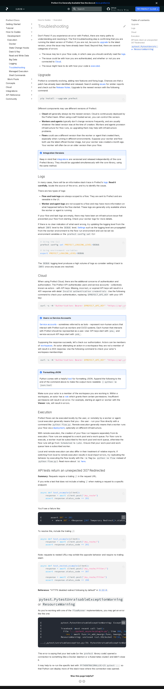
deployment (59, 428)
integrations (62, 159)
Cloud (58, 61)
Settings (81, 227)
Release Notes (63, 87)
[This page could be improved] (83, 681)
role (67, 396)
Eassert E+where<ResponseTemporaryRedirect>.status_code (83, 519)
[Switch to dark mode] (68, 8)
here (83, 461)
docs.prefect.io (103, 3)
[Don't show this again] (156, 3)
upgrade (104, 42)
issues (103, 84)
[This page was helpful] (80, 681)
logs (123, 54)
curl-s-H (83, 305)
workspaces (46, 345)
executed (95, 66)
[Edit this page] (124, 26)
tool (70, 378)
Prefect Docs (12, 20)
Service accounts (48, 324)
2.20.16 (19, 9)
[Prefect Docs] (7, 8)
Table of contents (140, 20)
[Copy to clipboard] (123, 99)
